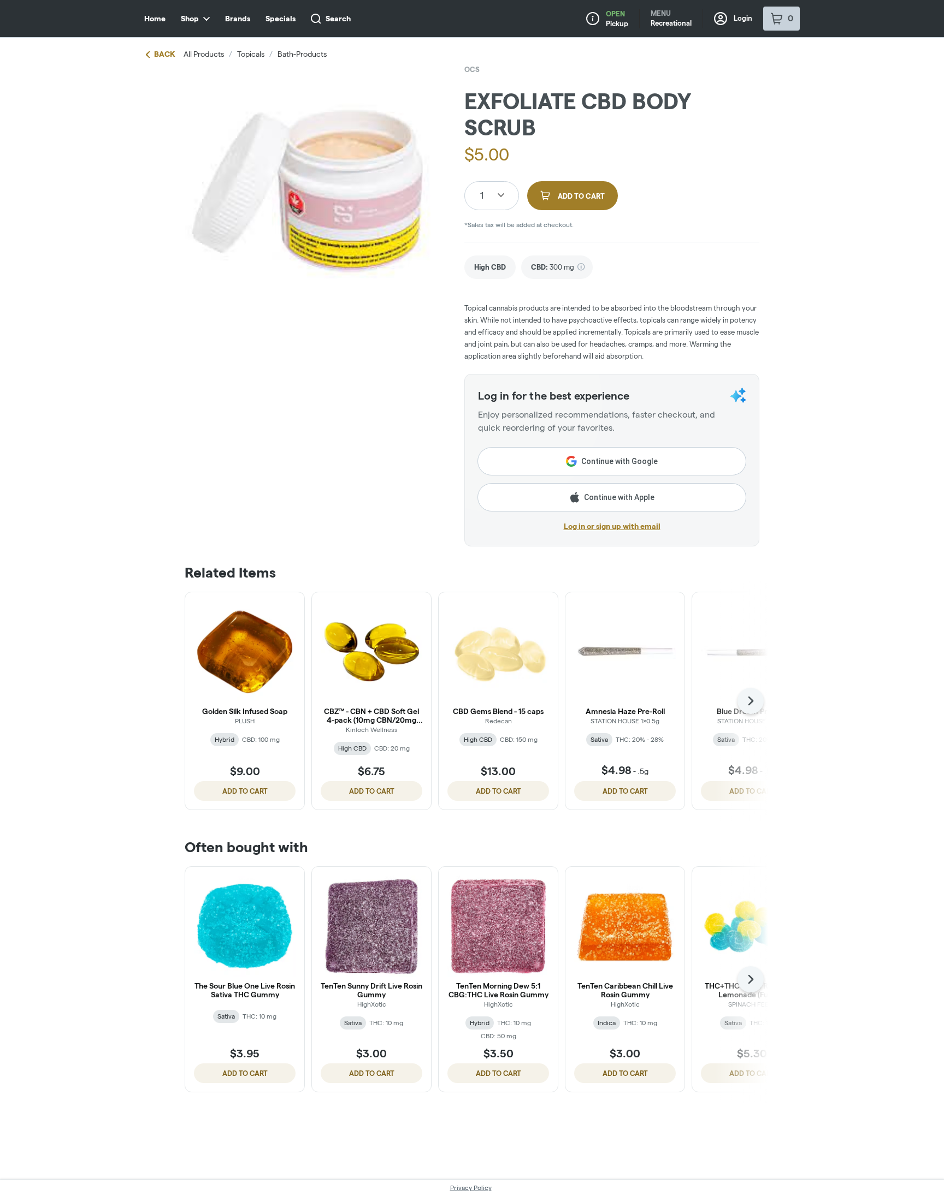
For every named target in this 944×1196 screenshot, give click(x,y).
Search (338, 18)
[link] (490, 267)
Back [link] (164, 54)
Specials (281, 18)
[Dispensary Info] (592, 18)
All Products (204, 54)
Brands (237, 18)
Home (155, 18)
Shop (190, 18)
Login (743, 18)
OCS (472, 69)
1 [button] (481, 195)
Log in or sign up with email (612, 526)
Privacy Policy (471, 1187)
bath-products (302, 54)
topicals (250, 54)
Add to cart (245, 791)
